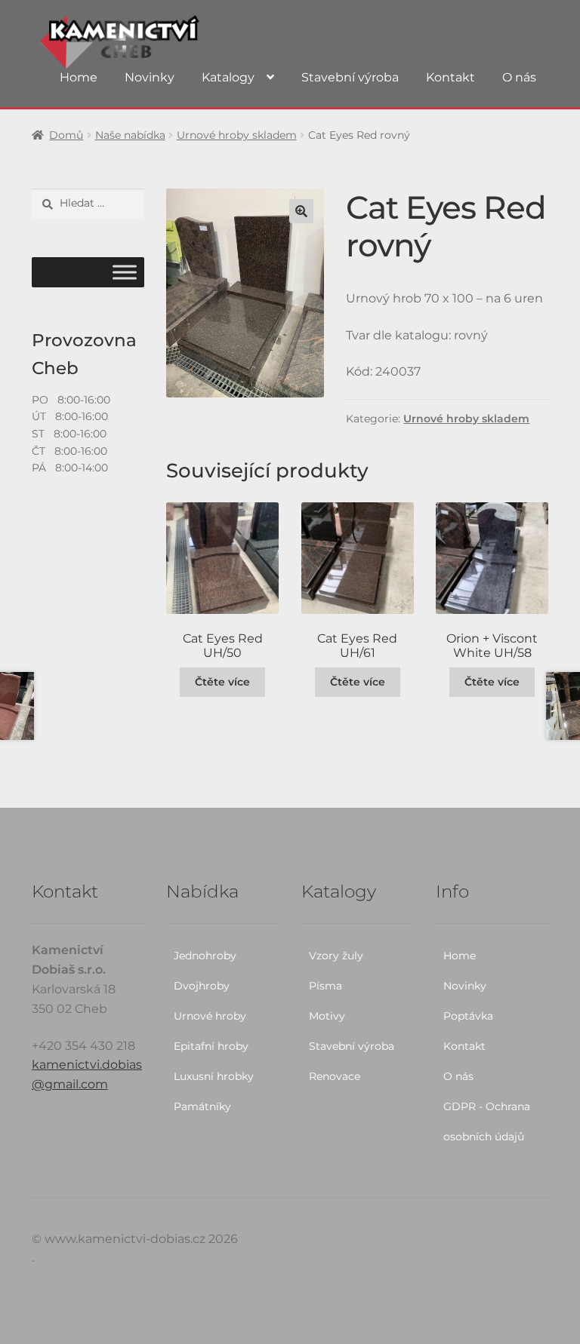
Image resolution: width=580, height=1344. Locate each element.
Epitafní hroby (211, 1046)
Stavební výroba (350, 77)
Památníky (202, 1106)
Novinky (149, 77)
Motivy (327, 1016)
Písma (325, 986)
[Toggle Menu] (125, 272)
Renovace (334, 1076)
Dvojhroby (202, 986)
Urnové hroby (210, 1016)
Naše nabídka (130, 135)
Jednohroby (205, 955)
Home (78, 77)
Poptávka (468, 1016)
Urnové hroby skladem (237, 135)
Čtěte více (222, 682)
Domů (66, 135)
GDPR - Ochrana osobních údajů (486, 1121)
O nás (519, 77)
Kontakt (450, 77)
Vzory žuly (336, 955)
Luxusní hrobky (214, 1076)
